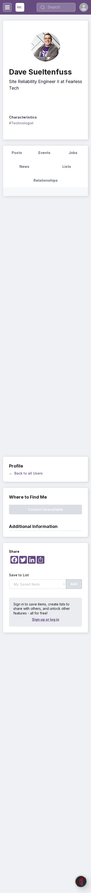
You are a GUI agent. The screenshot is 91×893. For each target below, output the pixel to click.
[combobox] (56, 7)
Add (74, 584)
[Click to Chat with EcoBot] (81, 881)
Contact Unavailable (45, 509)
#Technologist (21, 123)
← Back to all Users (26, 473)
